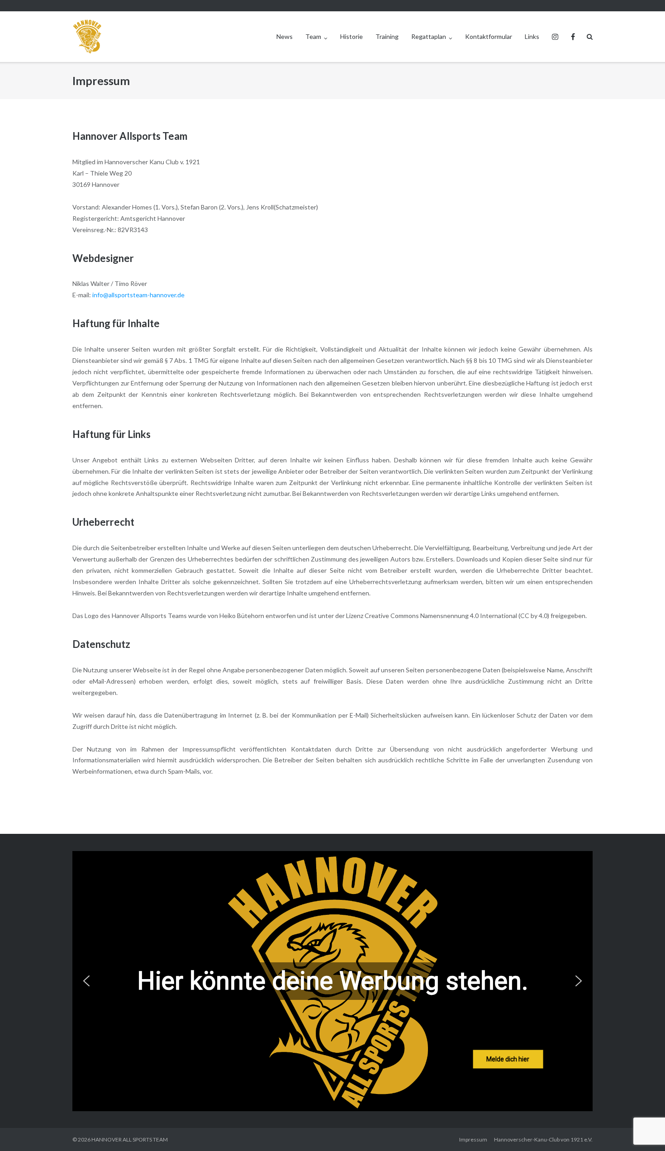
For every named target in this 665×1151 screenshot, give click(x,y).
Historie (351, 36)
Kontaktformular (488, 36)
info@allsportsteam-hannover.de (138, 295)
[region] (332, 981)
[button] (86, 981)
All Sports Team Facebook (573, 36)
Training (387, 36)
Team (313, 36)
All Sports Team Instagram (555, 36)
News (284, 36)
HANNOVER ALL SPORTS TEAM (129, 1139)
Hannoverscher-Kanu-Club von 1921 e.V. (543, 1139)
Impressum (473, 1139)
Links (532, 36)
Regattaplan (428, 36)
